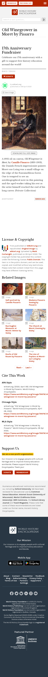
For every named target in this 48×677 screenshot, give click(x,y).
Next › (19, 367)
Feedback (40, 576)
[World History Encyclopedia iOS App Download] (15, 563)
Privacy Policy (36, 578)
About (6, 576)
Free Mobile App (26, 3)
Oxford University (23, 489)
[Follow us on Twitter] (17, 594)
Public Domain (33, 259)
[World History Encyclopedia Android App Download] (32, 563)
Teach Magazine (20, 503)
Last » (28, 367)
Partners (24, 580)
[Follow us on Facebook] (12, 594)
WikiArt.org (32, 246)
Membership (11, 3)
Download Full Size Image (24, 153)
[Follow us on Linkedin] (26, 594)
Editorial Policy (20, 578)
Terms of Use (11, 580)
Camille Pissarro (20, 162)
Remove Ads (40, 199)
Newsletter (28, 576)
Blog (8, 578)
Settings (24, 583)
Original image (28, 248)
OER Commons (20, 500)
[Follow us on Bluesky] (21, 594)
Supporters (36, 580)
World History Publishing (13, 606)
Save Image (8, 92)
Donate (7, 472)
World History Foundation (16, 602)
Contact (16, 576)
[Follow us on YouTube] (36, 594)
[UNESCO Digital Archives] (24, 642)
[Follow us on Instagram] (31, 594)
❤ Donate (8, 76)
